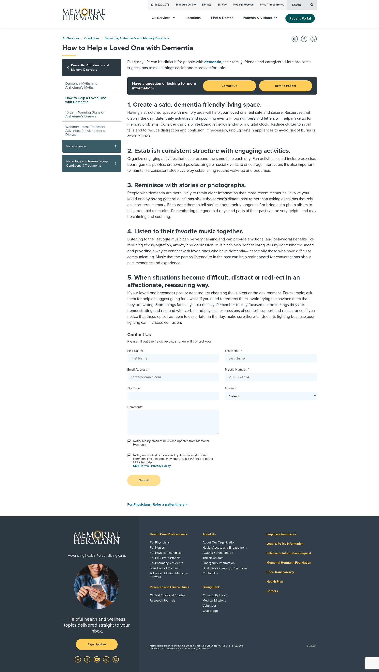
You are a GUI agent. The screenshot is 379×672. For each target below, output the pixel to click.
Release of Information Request (288, 553)
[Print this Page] (295, 39)
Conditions (91, 38)
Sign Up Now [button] (96, 644)
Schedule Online (185, 4)
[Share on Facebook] (304, 39)
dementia (212, 62)
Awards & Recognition (218, 553)
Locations (193, 18)
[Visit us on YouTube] (97, 659)
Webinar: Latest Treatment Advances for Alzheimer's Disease (85, 131)
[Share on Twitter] (314, 39)
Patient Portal (300, 18)
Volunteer (209, 605)
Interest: (230, 388)
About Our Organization (219, 542)
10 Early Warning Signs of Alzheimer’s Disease (84, 114)
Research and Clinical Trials (169, 587)
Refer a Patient (285, 86)
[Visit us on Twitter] (106, 659)
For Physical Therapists (165, 553)
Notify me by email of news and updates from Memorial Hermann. (171, 442)
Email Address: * (138, 369)
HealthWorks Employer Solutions (225, 568)
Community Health (215, 595)
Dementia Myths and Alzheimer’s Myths (81, 85)
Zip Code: (134, 388)
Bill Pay (222, 4)
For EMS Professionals (165, 558)
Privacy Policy (161, 466)
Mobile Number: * (237, 369)
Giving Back (211, 587)
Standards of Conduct (165, 568)
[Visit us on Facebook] (87, 659)
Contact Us (229, 86)
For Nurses (157, 547)
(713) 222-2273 (160, 4)
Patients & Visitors (257, 18)
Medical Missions (214, 600)
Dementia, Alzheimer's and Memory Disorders (136, 38)
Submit (144, 480)
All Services (161, 18)
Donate (206, 4)
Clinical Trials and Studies (167, 595)
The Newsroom (213, 558)
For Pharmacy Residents (166, 563)
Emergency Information (219, 563)
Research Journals (162, 600)
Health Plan (274, 582)
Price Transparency (272, 4)
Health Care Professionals (168, 534)
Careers (272, 591)
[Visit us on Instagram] (116, 659)
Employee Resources (281, 534)
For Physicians (160, 542)
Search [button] (296, 5)
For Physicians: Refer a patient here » (157, 504)
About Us (209, 534)
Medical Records (243, 4)
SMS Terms (141, 466)
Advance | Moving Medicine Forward (169, 575)
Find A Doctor (222, 18)
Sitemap (311, 646)
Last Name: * (233, 351)
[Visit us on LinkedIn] (78, 659)
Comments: (135, 407)
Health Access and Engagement (225, 547)
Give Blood (210, 611)
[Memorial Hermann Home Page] (82, 14)
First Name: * (136, 351)
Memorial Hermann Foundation (288, 563)
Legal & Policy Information (284, 544)
